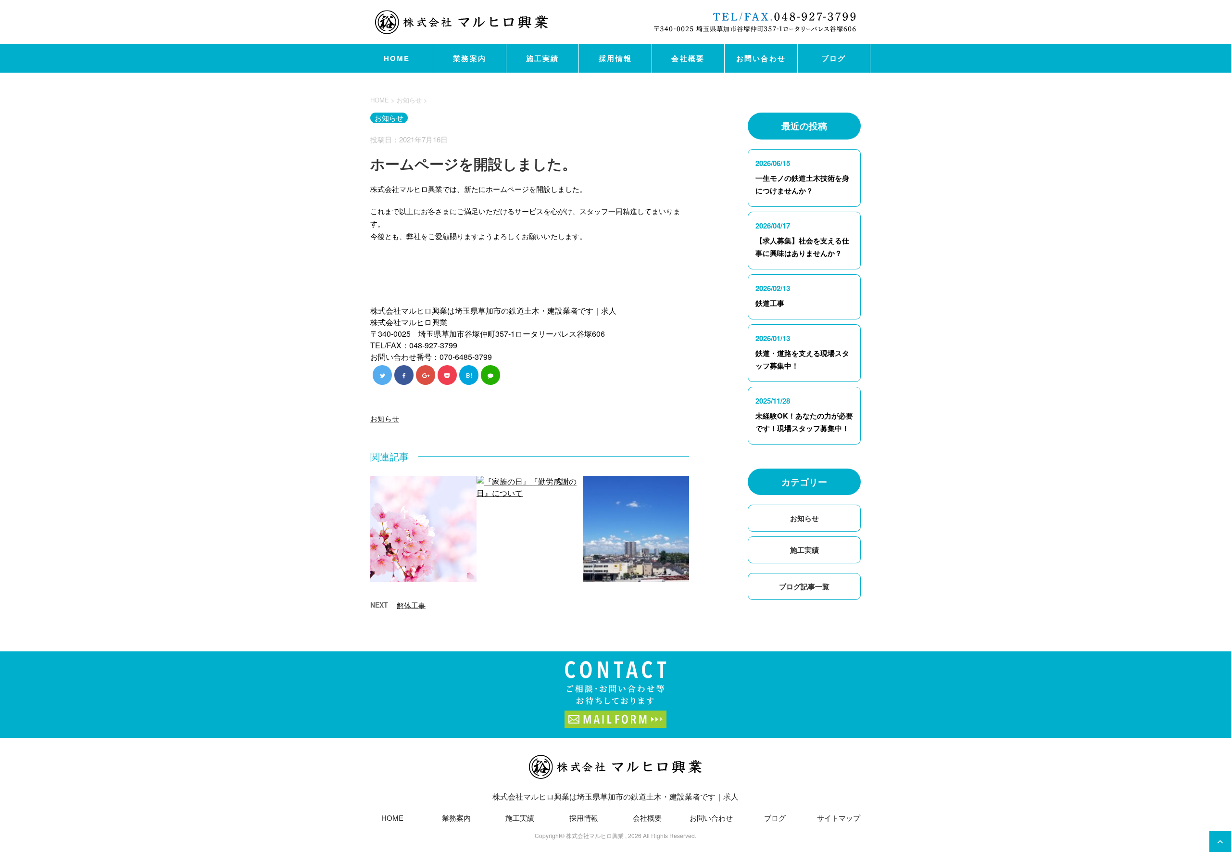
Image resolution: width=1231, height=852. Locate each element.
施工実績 (542, 58)
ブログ (833, 58)
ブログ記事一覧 (804, 586)
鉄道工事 (769, 303)
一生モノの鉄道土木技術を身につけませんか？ (802, 184)
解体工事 (411, 605)
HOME (397, 58)
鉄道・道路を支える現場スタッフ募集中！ (802, 359)
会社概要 (687, 58)
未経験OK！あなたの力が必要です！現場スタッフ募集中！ (804, 421)
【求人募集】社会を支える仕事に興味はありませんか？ (802, 246)
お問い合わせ (761, 58)
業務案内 (469, 58)
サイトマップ (838, 818)
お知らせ (384, 418)
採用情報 (615, 58)
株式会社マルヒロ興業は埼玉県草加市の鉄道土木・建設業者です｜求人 (615, 796)
